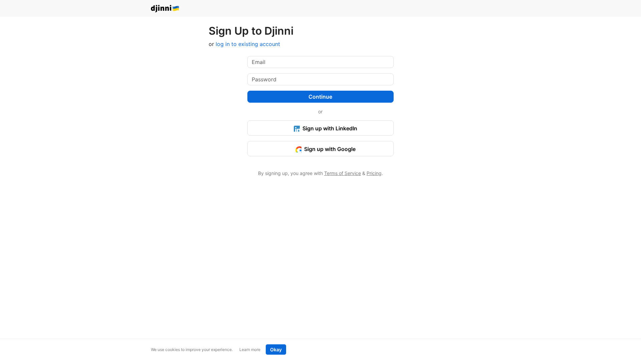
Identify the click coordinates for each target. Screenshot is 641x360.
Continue (320, 96)
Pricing (374, 173)
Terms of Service (342, 173)
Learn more (249, 349)
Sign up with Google (329, 149)
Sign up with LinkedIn (329, 128)
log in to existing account (248, 44)
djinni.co (165, 9)
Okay (276, 349)
